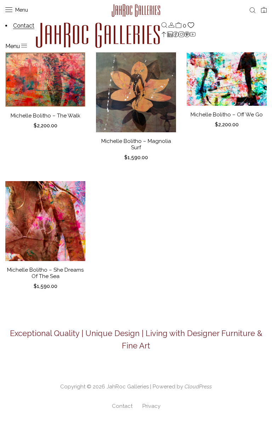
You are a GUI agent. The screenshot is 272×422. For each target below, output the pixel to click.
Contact (122, 406)
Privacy (151, 406)
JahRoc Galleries (128, 386)
